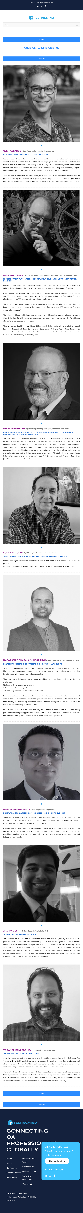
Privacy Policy (28, 1166)
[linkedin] (41, 145)
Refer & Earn (11, 1177)
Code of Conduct (29, 1171)
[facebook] (54, 1176)
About (9, 1163)
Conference (11, 1168)
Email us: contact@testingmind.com (41, 2)
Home (9, 1158)
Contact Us (27, 1184)
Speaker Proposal (13, 1172)
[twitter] (50, 1176)
